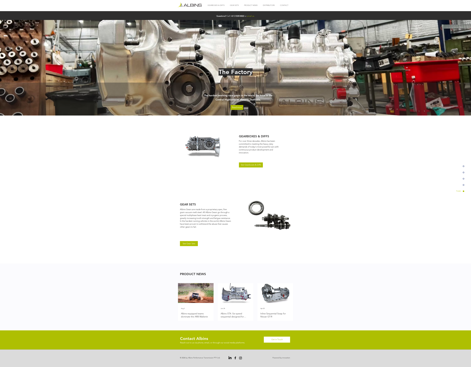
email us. (251, 16)
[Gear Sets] (269, 215)
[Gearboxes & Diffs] (204, 146)
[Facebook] (235, 358)
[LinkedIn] (230, 358)
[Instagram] (240, 358)
